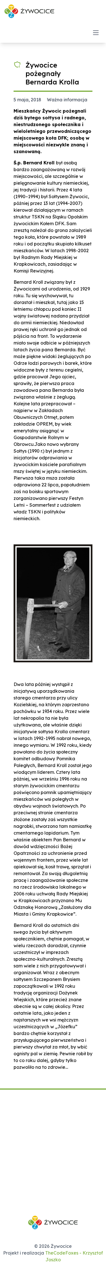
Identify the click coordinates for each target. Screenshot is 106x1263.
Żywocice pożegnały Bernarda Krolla (52, 73)
